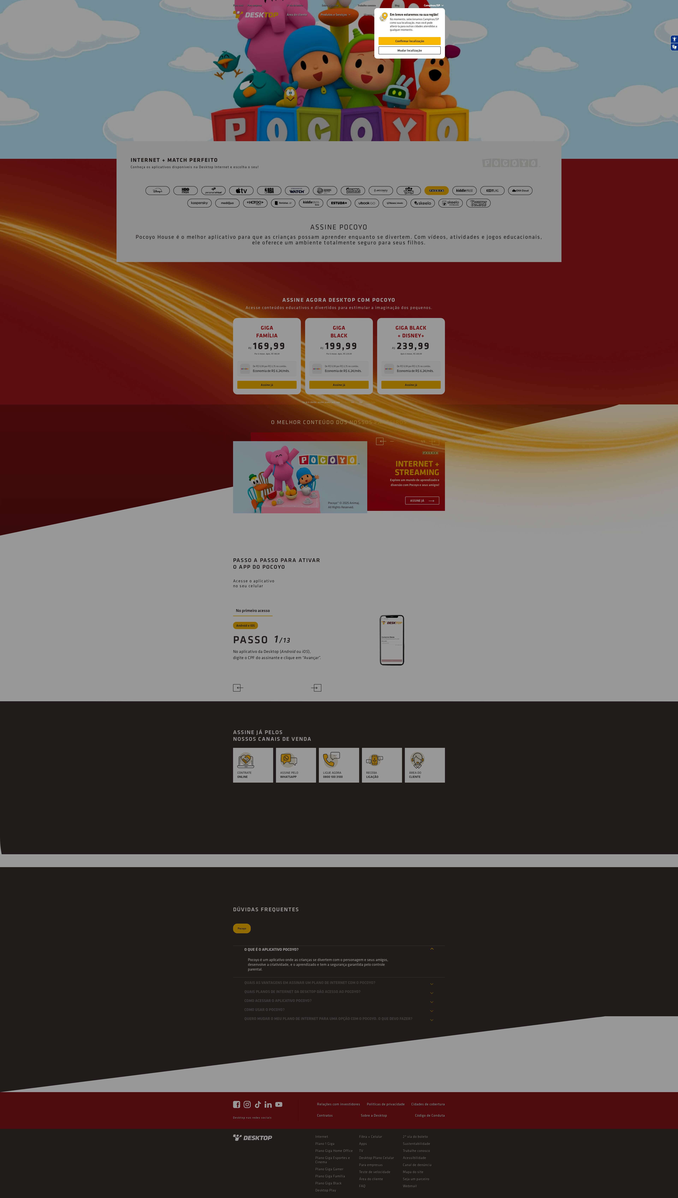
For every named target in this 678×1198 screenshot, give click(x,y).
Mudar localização (409, 50)
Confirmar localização (409, 41)
